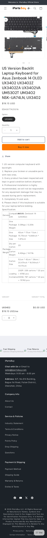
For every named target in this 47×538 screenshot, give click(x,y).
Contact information (17, 535)
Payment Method (13, 469)
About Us (9, 401)
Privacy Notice (11, 435)
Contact (8, 407)
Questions (10, 453)
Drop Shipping (11, 447)
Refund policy (31, 531)
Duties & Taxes (12, 487)
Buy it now (23, 147)
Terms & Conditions (14, 429)
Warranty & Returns (14, 481)
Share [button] (7, 156)
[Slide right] (29, 63)
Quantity (5, 125)
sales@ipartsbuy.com (16, 370)
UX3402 (9, 119)
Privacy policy (18, 531)
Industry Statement (14, 423)
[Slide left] (18, 63)
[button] (5, 8)
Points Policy (11, 441)
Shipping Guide (12, 475)
